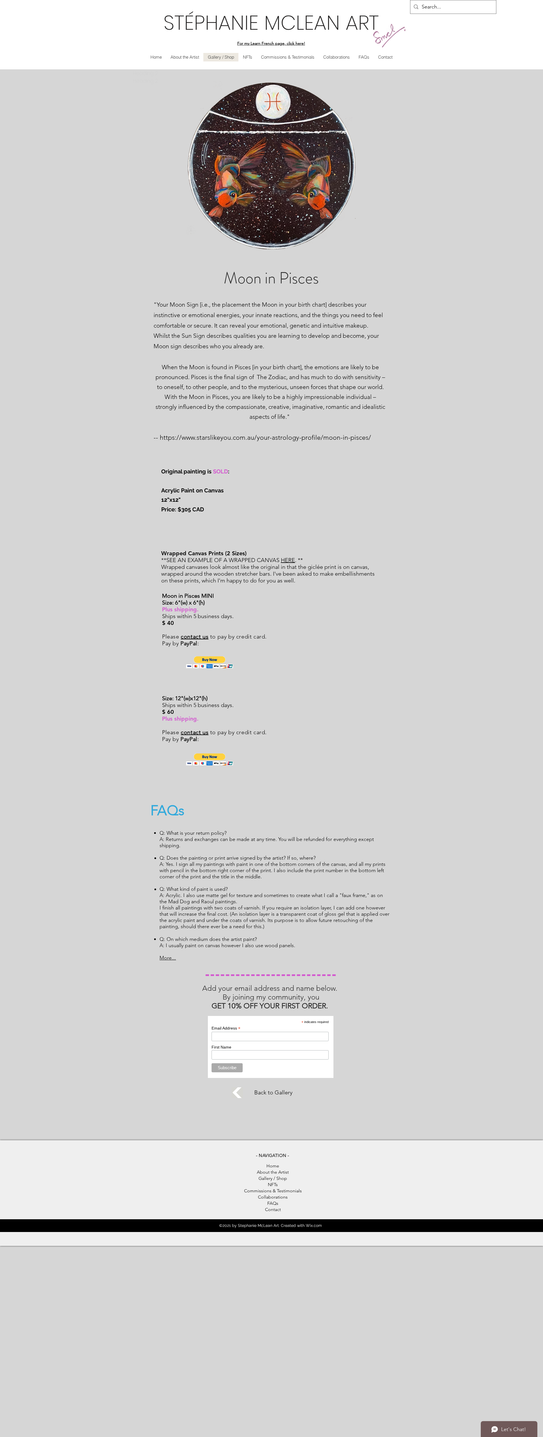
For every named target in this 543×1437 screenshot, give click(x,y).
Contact (273, 1209)
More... (168, 958)
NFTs (273, 1184)
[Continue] (237, 1092)
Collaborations (273, 1197)
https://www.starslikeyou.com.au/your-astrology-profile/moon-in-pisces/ (265, 437)
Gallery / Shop (272, 1178)
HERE (288, 560)
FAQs (272, 1203)
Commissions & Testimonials (273, 1190)
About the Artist (273, 1172)
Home (272, 1166)
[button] (210, 662)
